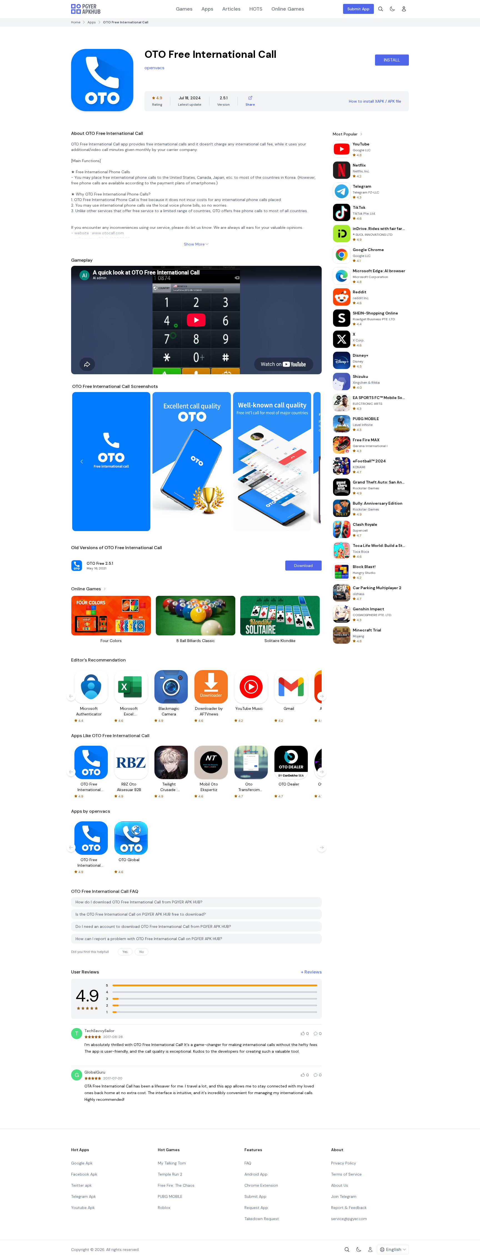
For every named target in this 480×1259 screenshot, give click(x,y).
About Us (339, 1185)
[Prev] (82, 462)
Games (184, 9)
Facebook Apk (84, 1174)
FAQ (247, 1163)
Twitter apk (81, 1185)
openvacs (154, 68)
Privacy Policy (343, 1163)
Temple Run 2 (170, 1174)
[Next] (311, 462)
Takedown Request (261, 1218)
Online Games (287, 9)
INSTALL (392, 60)
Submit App (358, 8)
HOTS (255, 9)
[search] (381, 9)
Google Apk (81, 1163)
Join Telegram (343, 1196)
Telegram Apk (83, 1196)
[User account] (404, 9)
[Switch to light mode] (392, 9)
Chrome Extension (261, 1185)
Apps (207, 9)
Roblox (164, 1207)
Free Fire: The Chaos (176, 1185)
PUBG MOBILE (170, 1196)
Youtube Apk (83, 1207)
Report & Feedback (349, 1207)
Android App (256, 1174)
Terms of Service (346, 1174)
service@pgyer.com (349, 1218)
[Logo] (86, 8)
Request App (256, 1207)
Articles (231, 9)
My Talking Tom (172, 1163)
